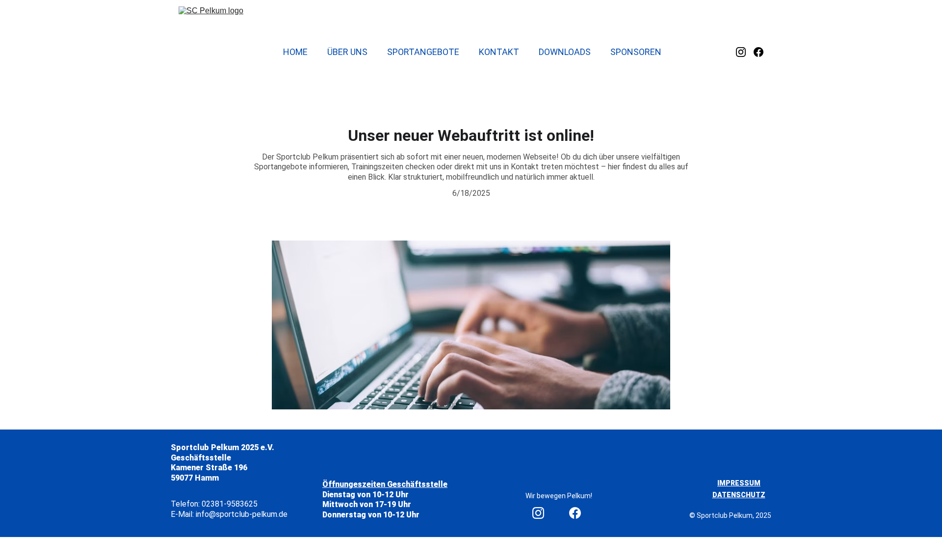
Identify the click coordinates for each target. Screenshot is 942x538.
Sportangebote (423, 52)
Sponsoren (635, 52)
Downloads (565, 52)
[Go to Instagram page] (745, 52)
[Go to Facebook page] (758, 52)
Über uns (347, 52)
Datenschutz (738, 495)
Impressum (738, 483)
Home (295, 52)
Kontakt (499, 52)
